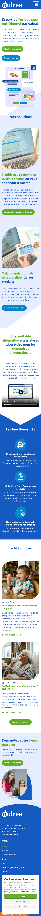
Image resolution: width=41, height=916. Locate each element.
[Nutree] (12, 4)
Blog (4, 859)
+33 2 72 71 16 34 (9, 831)
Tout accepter (20, 896)
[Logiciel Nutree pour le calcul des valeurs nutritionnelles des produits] (20, 148)
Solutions (6, 850)
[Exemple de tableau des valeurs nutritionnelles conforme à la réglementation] (20, 247)
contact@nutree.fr (11, 834)
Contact (5, 871)
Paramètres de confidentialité (20, 907)
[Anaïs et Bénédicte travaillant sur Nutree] (14, 783)
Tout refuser (20, 902)
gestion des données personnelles (22, 891)
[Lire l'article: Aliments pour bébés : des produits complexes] (20, 580)
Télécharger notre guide (13, 867)
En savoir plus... (10, 635)
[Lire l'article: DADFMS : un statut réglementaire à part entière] (20, 660)
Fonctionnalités (9, 854)
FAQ (4, 863)
